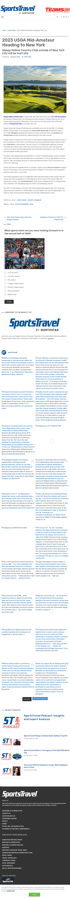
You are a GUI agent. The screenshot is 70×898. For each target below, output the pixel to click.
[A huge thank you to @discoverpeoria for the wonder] (18, 645)
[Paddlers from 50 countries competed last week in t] (52, 407)
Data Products (7, 865)
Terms (4, 823)
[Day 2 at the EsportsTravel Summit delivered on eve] (18, 577)
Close (34, 894)
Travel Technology (9, 858)
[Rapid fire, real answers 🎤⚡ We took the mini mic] (52, 611)
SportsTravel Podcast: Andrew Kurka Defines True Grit (45, 736)
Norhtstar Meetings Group (12, 839)
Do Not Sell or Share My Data (13, 826)
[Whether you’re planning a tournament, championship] (18, 373)
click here (50, 338)
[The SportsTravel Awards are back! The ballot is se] (18, 407)
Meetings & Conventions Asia (12, 845)
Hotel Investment (8, 863)
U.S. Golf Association (58, 117)
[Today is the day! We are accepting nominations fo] (52, 509)
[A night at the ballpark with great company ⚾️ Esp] (52, 577)
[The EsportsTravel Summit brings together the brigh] (52, 645)
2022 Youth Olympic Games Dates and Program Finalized (19, 218)
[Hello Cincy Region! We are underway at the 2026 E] (52, 679)
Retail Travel (7, 855)
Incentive (5, 847)
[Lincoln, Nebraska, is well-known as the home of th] (52, 373)
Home (4, 30)
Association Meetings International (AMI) (17, 852)
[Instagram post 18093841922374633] (18, 543)
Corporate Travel (9, 860)
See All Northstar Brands (12, 868)
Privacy (5, 821)
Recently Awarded (34, 200)
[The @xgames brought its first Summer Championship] (18, 475)
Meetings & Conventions (11, 842)
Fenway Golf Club (16, 124)
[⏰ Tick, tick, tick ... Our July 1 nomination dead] (52, 543)
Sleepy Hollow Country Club (13, 117)
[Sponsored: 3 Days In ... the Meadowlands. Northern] (18, 509)
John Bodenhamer (22, 204)
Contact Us (6, 813)
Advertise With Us (8, 816)
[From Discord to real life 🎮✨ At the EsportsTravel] (18, 611)
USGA (31, 204)
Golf (14, 200)
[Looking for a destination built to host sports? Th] (18, 441)
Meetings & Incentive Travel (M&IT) (14, 850)
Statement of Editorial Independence (16, 829)
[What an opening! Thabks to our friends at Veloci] (18, 679)
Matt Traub (27, 57)
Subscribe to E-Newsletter (12, 810)
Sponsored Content (9, 818)
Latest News (11, 30)
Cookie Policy (11, 891)
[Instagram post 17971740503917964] (52, 441)
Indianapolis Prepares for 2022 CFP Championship (51, 218)
